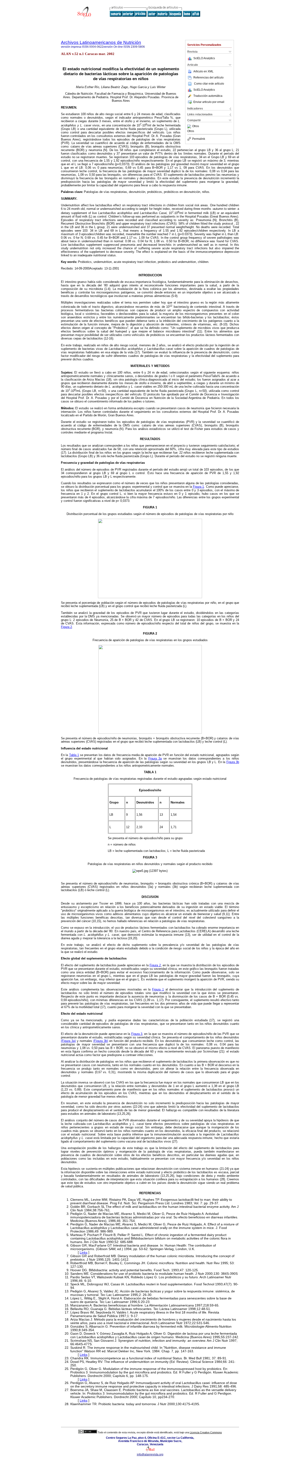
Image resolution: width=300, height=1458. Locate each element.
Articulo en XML (203, 71)
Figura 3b (232, 762)
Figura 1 (198, 486)
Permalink (198, 138)
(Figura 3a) (68, 1041)
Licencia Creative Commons (206, 1432)
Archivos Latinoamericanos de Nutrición (101, 42)
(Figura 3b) (100, 1041)
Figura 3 (136, 1034)
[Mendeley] (189, 126)
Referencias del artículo (208, 77)
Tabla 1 (74, 755)
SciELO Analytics (204, 58)
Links (83, 1252)
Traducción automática (207, 95)
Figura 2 (66, 627)
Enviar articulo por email (208, 102)
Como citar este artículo (209, 83)
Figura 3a (155, 758)
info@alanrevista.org (150, 1454)
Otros (195, 126)
